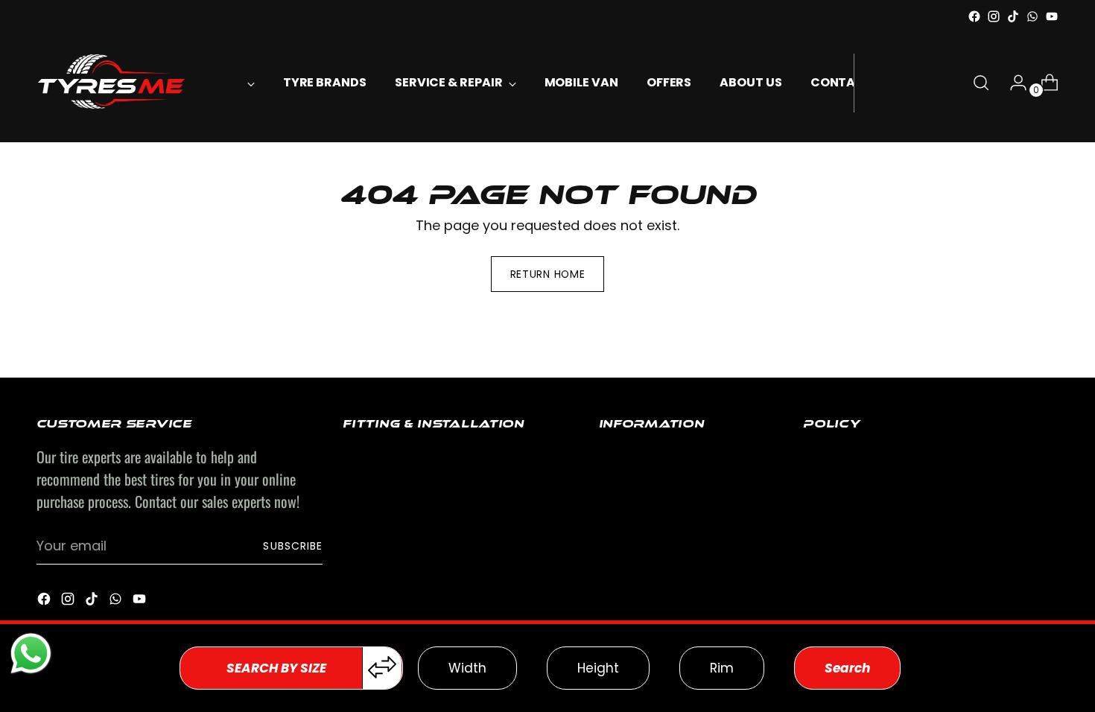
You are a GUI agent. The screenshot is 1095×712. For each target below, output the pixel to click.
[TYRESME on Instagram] (993, 16)
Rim (722, 668)
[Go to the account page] (1012, 83)
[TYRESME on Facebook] (974, 16)
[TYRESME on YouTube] (1051, 16)
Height (598, 668)
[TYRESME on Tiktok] (1013, 16)
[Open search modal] (981, 83)
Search (847, 668)
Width (467, 668)
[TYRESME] (110, 83)
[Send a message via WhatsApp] (30, 653)
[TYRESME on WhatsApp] (1032, 16)
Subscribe (292, 545)
